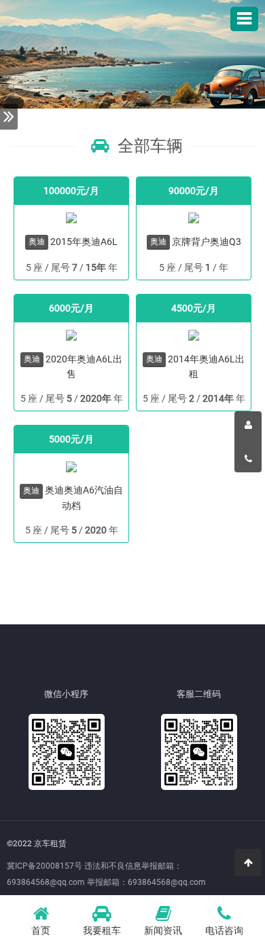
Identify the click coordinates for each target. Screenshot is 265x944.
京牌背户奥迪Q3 (206, 241)
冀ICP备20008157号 (44, 866)
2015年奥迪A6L (84, 241)
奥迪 (37, 241)
